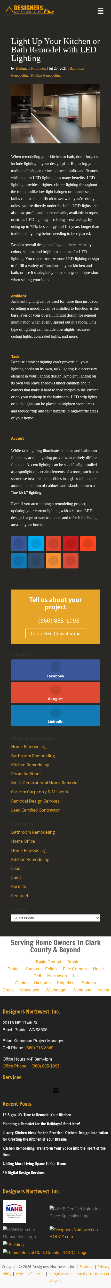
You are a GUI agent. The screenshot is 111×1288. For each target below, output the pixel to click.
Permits (18, 886)
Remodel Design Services (35, 801)
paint (16, 877)
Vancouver (29, 990)
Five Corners (75, 969)
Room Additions (26, 774)
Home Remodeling (29, 746)
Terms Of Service (29, 1273)
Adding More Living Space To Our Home (34, 1163)
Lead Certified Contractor (35, 810)
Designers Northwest (31, 68)
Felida (51, 969)
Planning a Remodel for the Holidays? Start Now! (41, 1124)
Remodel (19, 895)
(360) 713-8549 (39, 1048)
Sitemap (86, 1266)
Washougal (56, 990)
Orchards (42, 983)
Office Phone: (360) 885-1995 (31, 1066)
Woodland (82, 990)
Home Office (23, 841)
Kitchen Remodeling (46, 75)
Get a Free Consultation (56, 633)
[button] (101, 11)
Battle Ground (48, 962)
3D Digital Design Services (24, 1172)
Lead (15, 868)
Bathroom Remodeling (33, 756)
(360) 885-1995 (56, 620)
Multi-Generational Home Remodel (44, 783)
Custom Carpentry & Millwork (39, 792)
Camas (32, 969)
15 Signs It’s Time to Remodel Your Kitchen (37, 1115)
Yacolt (103, 990)
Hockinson (57, 976)
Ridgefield (66, 983)
